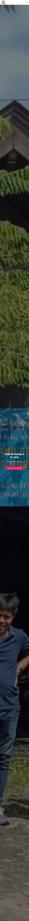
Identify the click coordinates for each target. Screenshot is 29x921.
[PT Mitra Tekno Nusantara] (4, 2)
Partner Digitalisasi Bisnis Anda (14, 468)
